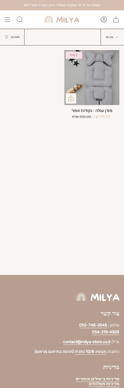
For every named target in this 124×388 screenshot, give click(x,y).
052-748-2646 (93, 325)
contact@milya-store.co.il (86, 341)
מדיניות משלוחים (104, 383)
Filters (15, 37)
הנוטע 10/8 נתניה (90, 351)
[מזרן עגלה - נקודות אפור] (91, 77)
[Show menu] (7, 19)
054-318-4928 (105, 332)
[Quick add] (71, 98)
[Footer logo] (97, 296)
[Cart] (116, 19)
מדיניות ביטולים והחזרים (97, 378)
